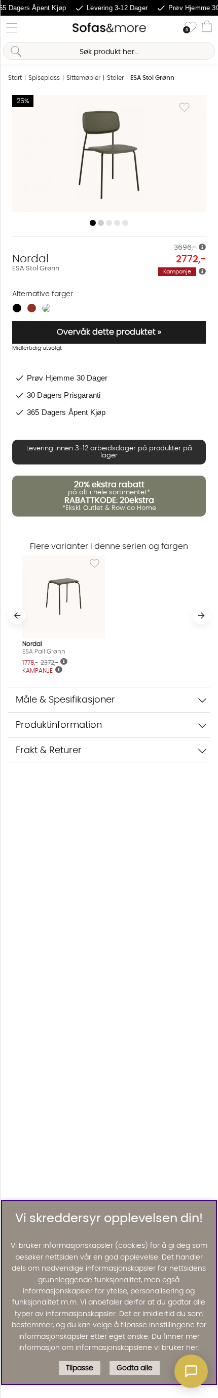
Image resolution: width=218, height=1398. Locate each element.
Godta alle (135, 1368)
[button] (191, 1371)
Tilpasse (79, 1368)
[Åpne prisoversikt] (202, 247)
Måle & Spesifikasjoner (65, 700)
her (192, 1348)
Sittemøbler (83, 78)
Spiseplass (44, 78)
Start (15, 78)
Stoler (115, 78)
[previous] (17, 615)
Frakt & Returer (49, 750)
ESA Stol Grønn (152, 78)
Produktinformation (59, 725)
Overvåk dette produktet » (109, 332)
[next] (201, 615)
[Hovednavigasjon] (11, 27)
